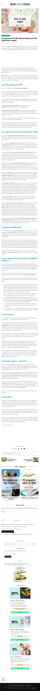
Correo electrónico (17, 520)
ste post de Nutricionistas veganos (29, 300)
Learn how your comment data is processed (24, 534)
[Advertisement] (20, 59)
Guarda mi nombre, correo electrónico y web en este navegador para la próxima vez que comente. (18, 524)
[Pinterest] (21, 449)
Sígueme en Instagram (3, 680)
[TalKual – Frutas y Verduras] (20, 593)
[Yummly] (24, 449)
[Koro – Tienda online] (20, 649)
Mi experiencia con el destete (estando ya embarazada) (10, 498)
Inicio (6, 688)
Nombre (3, 520)
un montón (34, 99)
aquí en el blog (4, 235)
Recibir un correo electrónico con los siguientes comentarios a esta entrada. (15, 526)
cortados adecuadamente (6, 144)
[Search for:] (20, 544)
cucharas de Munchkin (17, 375)
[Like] (13, 449)
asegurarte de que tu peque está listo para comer (18, 135)
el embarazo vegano (24, 107)
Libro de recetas (27, 688)
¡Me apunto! (8, 556)
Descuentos (17, 688)
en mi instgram (34, 233)
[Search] (35, 544)
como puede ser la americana (29, 268)
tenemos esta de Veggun (24, 301)
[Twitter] (18, 449)
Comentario (4, 511)
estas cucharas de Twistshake (14, 373)
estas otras (9, 383)
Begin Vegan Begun (6, 42)
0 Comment (16, 42)
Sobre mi (33, 688)
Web (27, 520)
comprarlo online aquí (28, 564)
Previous (2, 483)
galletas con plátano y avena (12, 252)
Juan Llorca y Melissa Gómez (19, 230)
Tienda (22, 688)
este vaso (24, 375)
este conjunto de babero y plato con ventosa (26, 366)
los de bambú (11, 364)
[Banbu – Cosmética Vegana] (20, 622)
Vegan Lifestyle (6, 35)
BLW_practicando (13, 232)
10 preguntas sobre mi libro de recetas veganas (29, 497)
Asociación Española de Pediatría (28, 274)
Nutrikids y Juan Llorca (25, 99)
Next (38, 483)
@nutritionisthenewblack (6, 107)
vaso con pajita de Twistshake (11, 378)
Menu (38, 4)
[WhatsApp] (27, 449)
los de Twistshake (22, 387)
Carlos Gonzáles (16, 99)
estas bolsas (4, 383)
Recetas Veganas (11, 688)
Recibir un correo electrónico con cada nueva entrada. (11, 528)
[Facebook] (16, 449)
